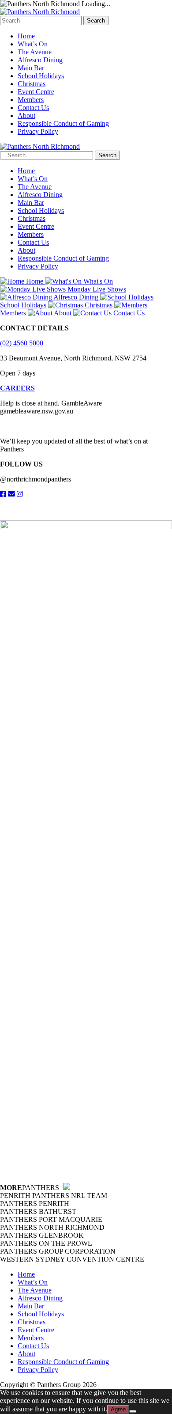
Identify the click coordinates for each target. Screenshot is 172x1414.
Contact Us (33, 107)
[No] (132, 1411)
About (26, 115)
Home (26, 36)
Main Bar (31, 68)
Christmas (31, 83)
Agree (118, 1409)
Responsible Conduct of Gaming (63, 123)
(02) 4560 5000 (21, 343)
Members (31, 99)
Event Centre (36, 91)
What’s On (33, 44)
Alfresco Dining (40, 60)
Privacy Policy (38, 131)
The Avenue (35, 52)
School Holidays (41, 76)
